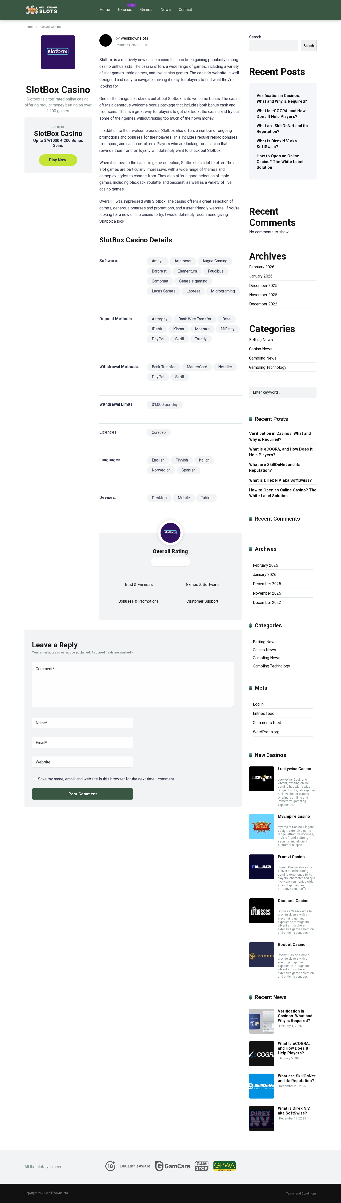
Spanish (188, 470)
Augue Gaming (214, 261)
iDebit (157, 329)
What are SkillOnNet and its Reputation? (282, 128)
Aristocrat (182, 261)
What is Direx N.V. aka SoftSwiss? (277, 144)
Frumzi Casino (291, 856)
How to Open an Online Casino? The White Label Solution (280, 162)
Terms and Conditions (301, 1193)
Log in (258, 704)
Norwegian (161, 470)
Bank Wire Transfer (194, 319)
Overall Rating (170, 551)
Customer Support (202, 601)
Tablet (206, 497)
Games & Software (202, 584)
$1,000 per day (165, 404)
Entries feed (263, 713)
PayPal (158, 339)
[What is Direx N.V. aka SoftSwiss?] (261, 1129)
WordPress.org (266, 732)
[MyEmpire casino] (261, 837)
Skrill (179, 339)
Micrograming (223, 291)
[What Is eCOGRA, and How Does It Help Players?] (261, 1064)
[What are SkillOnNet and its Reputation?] (261, 1097)
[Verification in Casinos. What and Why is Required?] (261, 1032)
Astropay (160, 319)
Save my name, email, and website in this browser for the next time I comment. (106, 779)
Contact (185, 9)
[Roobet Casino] (261, 965)
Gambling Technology (267, 367)
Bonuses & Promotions (138, 601)
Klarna (178, 329)
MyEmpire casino (294, 816)
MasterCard (197, 367)
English (158, 460)
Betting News (261, 339)
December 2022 (263, 304)
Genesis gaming (193, 281)
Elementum (187, 271)
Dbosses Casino (293, 900)
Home (105, 9)
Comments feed (267, 722)
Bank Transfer (164, 367)
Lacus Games (163, 291)
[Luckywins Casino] (261, 790)
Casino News (260, 349)
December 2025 (263, 285)
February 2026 (261, 267)
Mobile (184, 497)
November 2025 (263, 294)
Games (146, 9)
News (166, 9)
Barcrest (159, 271)
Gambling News (263, 358)
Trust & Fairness (138, 584)
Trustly (201, 339)
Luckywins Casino (294, 768)
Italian (204, 460)
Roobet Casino (292, 944)
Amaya (158, 261)
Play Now (57, 160)
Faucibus (216, 271)
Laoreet (193, 291)
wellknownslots (134, 38)
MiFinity (228, 329)
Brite (226, 319)
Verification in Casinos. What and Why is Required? (282, 98)
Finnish (181, 460)
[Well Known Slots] (41, 8)
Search (255, 37)
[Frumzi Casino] (261, 878)
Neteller (225, 367)
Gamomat (160, 281)
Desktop (159, 497)
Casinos (125, 9)
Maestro (202, 329)
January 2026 (261, 276)
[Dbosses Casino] (261, 922)
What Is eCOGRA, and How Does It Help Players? (281, 113)
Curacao (159, 432)
